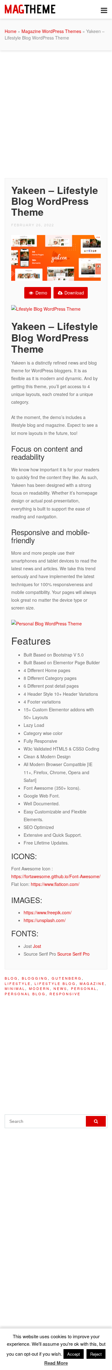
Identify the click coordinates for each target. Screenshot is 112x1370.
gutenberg (67, 978)
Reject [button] (96, 1354)
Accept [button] (73, 1354)
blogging (35, 978)
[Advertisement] (56, 113)
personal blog (25, 993)
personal (84, 988)
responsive (65, 993)
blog (11, 978)
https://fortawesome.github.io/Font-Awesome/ (55, 876)
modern (39, 988)
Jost (37, 946)
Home (10, 31)
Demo (40, 293)
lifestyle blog (55, 983)
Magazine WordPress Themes (51, 31)
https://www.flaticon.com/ (55, 884)
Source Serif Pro (73, 954)
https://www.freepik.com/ (48, 912)
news (60, 988)
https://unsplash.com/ (45, 920)
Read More (56, 1362)
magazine (92, 983)
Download (73, 293)
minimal (15, 988)
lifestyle (18, 983)
